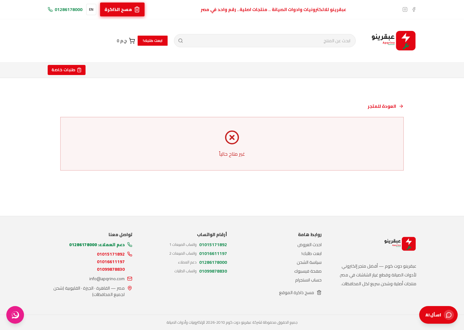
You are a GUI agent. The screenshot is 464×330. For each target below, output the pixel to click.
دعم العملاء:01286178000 (97, 244)
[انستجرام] (404, 9)
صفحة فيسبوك (308, 271)
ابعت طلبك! (153, 40)
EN (91, 9)
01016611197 (111, 261)
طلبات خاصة (63, 69)
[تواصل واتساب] (15, 315)
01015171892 (111, 254)
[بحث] (180, 40)
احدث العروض (309, 244)
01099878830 (111, 269)
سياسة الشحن (309, 262)
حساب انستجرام (308, 280)
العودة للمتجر (382, 106)
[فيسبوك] (413, 9)
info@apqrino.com (107, 278)
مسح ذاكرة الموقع (296, 292)
